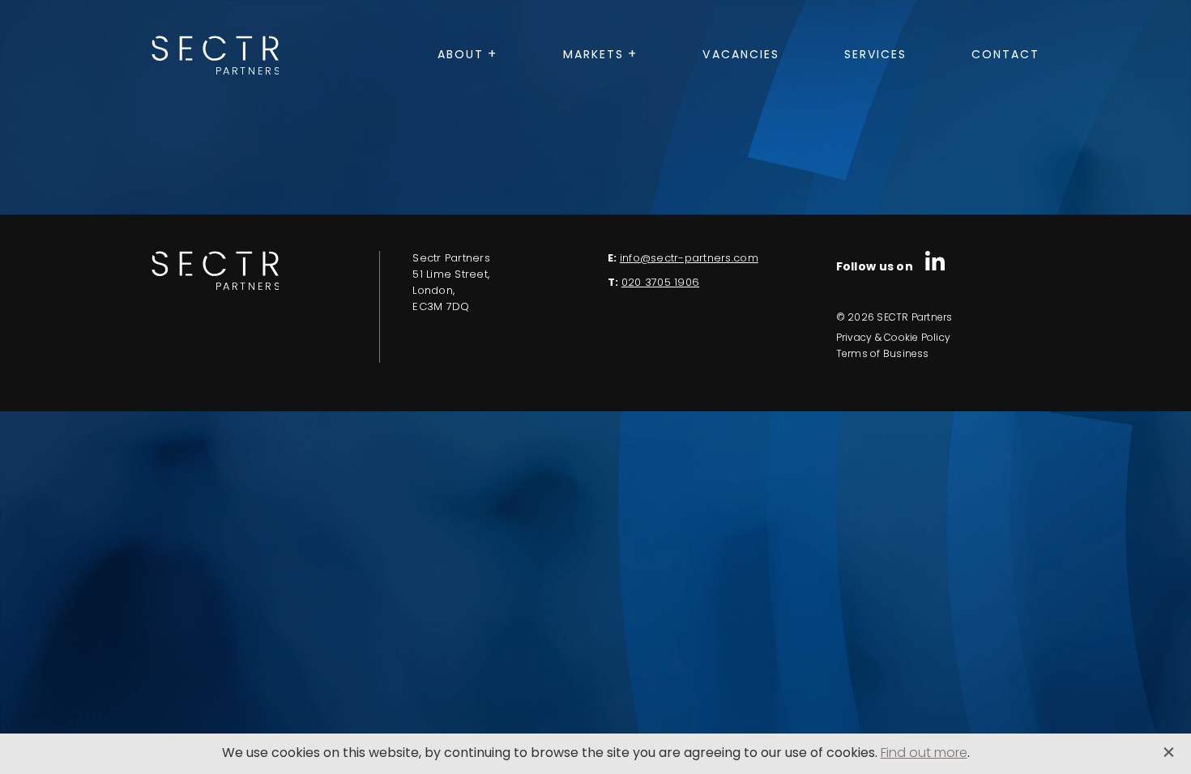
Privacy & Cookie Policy (893, 338)
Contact (1005, 55)
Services (875, 55)
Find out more (924, 753)
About (461, 55)
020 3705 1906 (660, 283)
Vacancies (740, 55)
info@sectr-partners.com (689, 258)
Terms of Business (882, 354)
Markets (594, 55)
